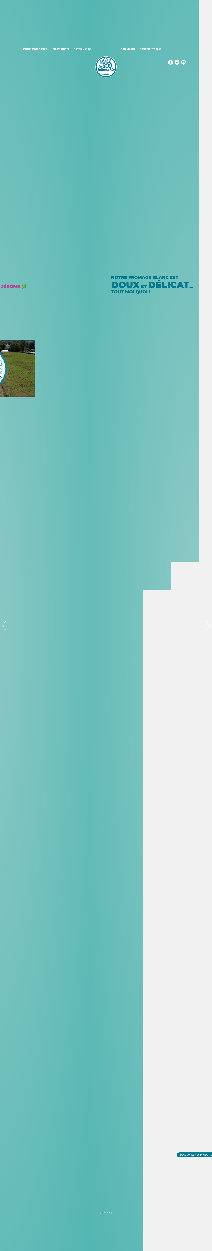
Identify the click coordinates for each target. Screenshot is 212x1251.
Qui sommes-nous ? (34, 49)
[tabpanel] (106, 625)
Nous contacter (150, 49)
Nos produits (60, 49)
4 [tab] (107, 1213)
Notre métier (82, 49)
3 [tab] (105, 1213)
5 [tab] (109, 1213)
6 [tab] (111, 1213)
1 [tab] (100, 1213)
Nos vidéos (128, 49)
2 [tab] (102, 1213)
